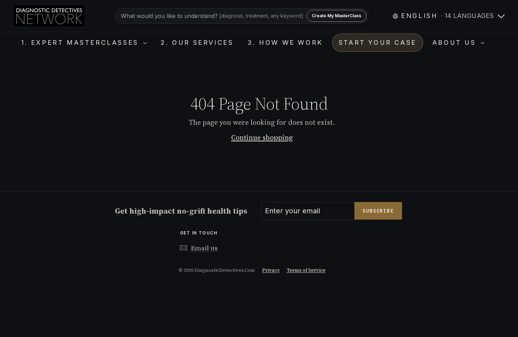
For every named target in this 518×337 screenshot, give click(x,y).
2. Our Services (197, 42)
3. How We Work (284, 42)
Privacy (271, 270)
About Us (455, 42)
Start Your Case (378, 42)
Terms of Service (306, 270)
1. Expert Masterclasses (81, 42)
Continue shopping (262, 137)
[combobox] (242, 16)
